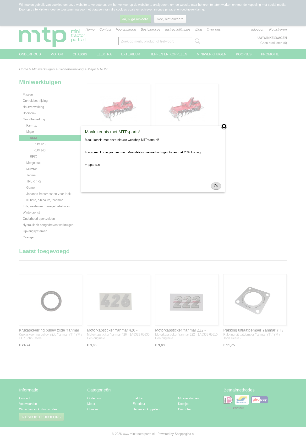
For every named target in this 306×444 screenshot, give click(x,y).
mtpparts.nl (92, 164)
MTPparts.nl (149, 140)
